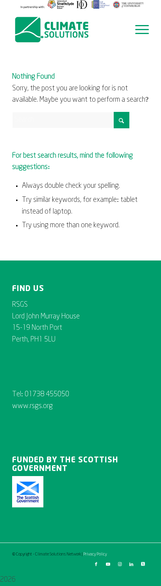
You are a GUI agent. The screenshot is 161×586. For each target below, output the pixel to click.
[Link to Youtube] (108, 564)
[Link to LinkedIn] (131, 564)
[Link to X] (143, 564)
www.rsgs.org (32, 406)
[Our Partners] (82, 8)
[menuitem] (82, 5)
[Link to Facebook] (96, 564)
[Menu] (138, 29)
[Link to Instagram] (119, 564)
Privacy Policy (95, 554)
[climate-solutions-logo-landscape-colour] (67, 29)
